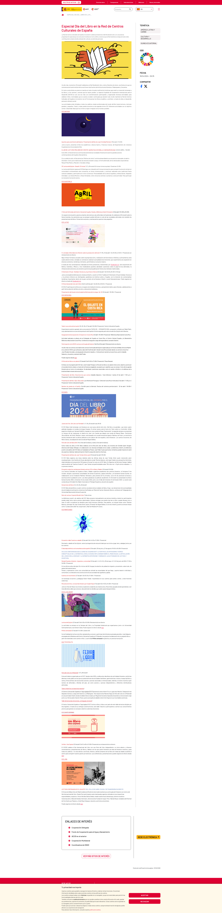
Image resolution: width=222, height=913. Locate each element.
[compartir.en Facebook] (141, 86)
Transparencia (114, 2)
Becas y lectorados (155, 2)
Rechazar (144, 901)
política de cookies (95, 910)
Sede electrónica (128, 2)
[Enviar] (130, 9)
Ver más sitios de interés (96, 856)
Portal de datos (100, 2)
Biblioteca (141, 2)
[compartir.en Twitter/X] (145, 86)
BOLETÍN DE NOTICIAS (69, 2)
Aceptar (144, 895)
